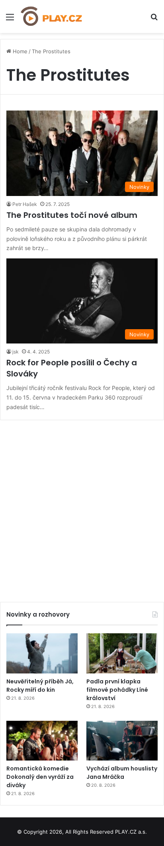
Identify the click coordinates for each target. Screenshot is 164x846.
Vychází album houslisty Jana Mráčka (121, 773)
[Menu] (10, 20)
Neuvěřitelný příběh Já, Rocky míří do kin (40, 685)
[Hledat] (154, 20)
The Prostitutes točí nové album (71, 215)
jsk (15, 352)
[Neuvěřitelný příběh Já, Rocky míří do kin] (42, 653)
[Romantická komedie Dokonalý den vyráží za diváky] (42, 741)
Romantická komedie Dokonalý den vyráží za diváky (40, 777)
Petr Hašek (24, 204)
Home (19, 51)
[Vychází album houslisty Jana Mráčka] (122, 741)
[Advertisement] (82, 508)
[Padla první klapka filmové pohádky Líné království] (122, 653)
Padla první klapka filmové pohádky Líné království (117, 689)
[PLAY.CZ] (52, 16)
